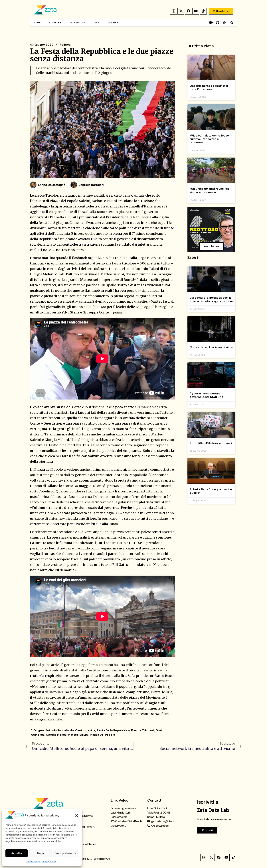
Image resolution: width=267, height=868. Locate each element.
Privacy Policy (49, 861)
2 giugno (37, 730)
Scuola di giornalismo (123, 808)
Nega (40, 853)
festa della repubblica (113, 730)
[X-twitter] (180, 11)
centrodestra (85, 730)
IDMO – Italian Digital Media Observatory (127, 823)
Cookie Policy (33, 861)
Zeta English (77, 22)
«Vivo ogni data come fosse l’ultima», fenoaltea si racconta (209, 139)
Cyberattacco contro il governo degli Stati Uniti (207, 395)
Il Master (55, 22)
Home (37, 22)
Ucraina (113, 22)
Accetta (16, 853)
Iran (96, 22)
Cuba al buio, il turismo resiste (211, 347)
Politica (65, 44)
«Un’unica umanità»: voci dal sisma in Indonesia (210, 190)
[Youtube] (195, 11)
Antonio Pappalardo (59, 730)
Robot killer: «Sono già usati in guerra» (211, 491)
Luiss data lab (119, 817)
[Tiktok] (203, 11)
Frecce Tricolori (142, 730)
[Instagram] (173, 11)
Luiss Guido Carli (120, 812)
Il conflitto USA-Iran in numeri (211, 443)
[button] (76, 815)
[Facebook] (188, 11)
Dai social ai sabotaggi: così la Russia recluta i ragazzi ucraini (211, 299)
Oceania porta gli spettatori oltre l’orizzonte (209, 87)
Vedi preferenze (65, 853)
